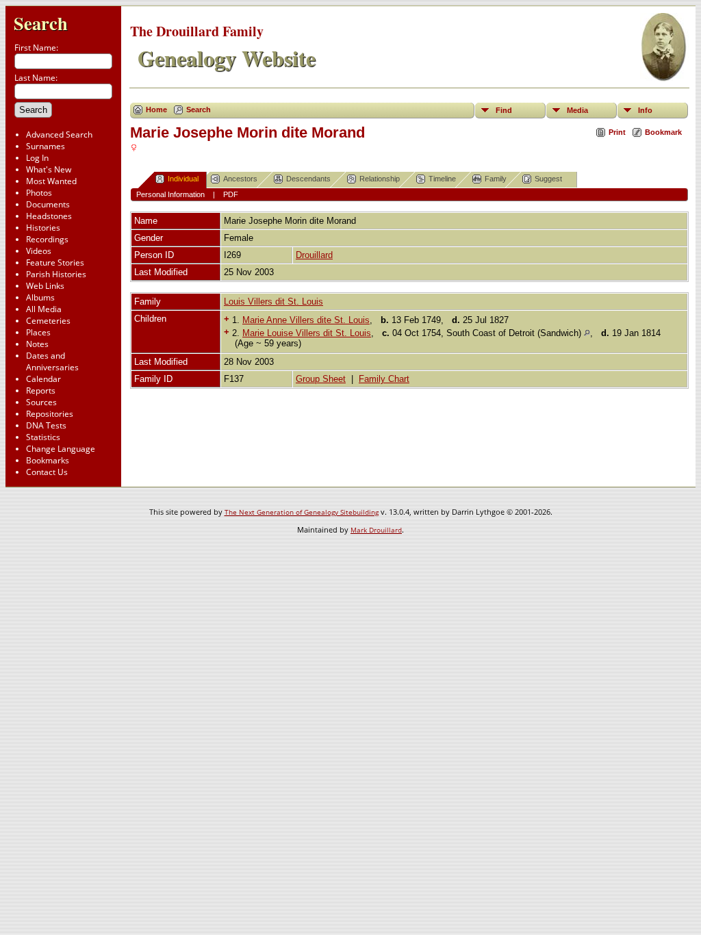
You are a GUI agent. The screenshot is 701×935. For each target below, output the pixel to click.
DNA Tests (46, 425)
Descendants (308, 179)
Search (41, 23)
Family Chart (384, 379)
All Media (44, 309)
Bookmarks (47, 460)
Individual (183, 179)
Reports (40, 390)
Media (577, 110)
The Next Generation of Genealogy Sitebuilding (302, 512)
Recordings (47, 239)
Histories (43, 227)
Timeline (442, 179)
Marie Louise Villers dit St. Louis (306, 333)
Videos (38, 251)
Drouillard (314, 255)
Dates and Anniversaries (52, 361)
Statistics (43, 437)
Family (496, 179)
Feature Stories (55, 262)
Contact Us (47, 472)
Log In (37, 158)
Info (645, 110)
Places (38, 332)
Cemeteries (48, 320)
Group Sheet (321, 379)
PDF (230, 194)
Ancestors (240, 179)
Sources (41, 402)
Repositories (49, 414)
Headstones (49, 216)
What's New (48, 169)
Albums (40, 297)
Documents (48, 204)
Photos (39, 192)
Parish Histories (56, 274)
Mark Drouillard (376, 530)
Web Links (45, 286)
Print (617, 132)
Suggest (548, 179)
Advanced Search (59, 134)
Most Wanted (51, 181)
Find (504, 110)
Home (156, 109)
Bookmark (663, 132)
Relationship (379, 179)
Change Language (60, 448)
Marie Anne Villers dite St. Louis (306, 320)
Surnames (45, 146)
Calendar (43, 379)
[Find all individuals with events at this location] (587, 333)
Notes (37, 344)
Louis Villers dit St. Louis (273, 301)
